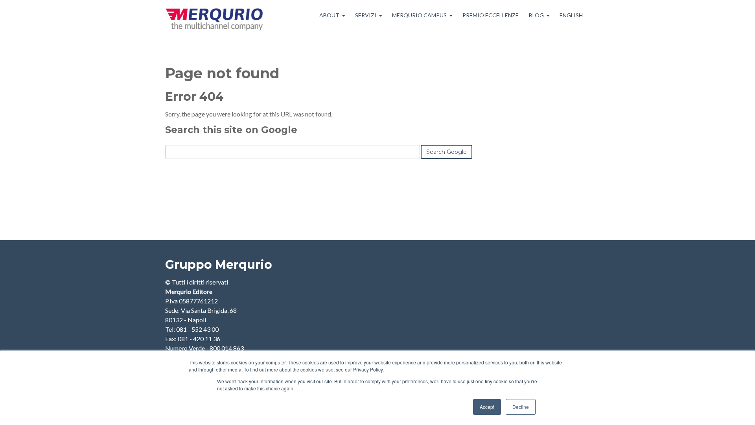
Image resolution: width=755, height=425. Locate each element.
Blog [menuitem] (536, 15)
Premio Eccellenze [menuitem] (490, 15)
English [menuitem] (571, 15)
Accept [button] (487, 406)
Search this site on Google (231, 129)
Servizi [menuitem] (365, 15)
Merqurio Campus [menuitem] (419, 15)
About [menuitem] (329, 15)
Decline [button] (520, 406)
